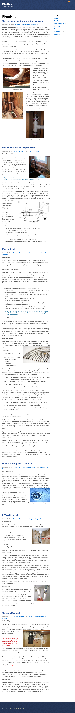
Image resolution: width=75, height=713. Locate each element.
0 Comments (34, 24)
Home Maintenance (24, 467)
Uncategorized (58, 31)
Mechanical (57, 26)
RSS (71, 1)
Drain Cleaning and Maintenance (18, 463)
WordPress (10, 708)
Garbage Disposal (11, 613)
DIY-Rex (5, 707)
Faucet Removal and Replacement (18, 147)
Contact (48, 4)
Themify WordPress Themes (20, 708)
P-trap (30, 519)
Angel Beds (58, 4)
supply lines (41, 253)
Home (6, 4)
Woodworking (8, 6)
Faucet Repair (9, 249)
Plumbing (27, 24)
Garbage (36, 616)
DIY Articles (15, 4)
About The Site (27, 4)
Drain (41, 467)
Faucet (30, 151)
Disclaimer (39, 4)
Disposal (31, 616)
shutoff (35, 253)
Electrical (56, 21)
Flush (44, 467)
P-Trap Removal (10, 515)
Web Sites (57, 34)
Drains (23, 24)
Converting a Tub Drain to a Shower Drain (22, 21)
